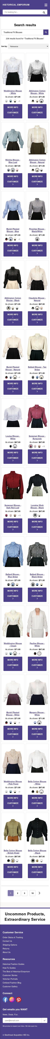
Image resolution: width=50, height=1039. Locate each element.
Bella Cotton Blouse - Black (37, 851)
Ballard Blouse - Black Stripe (37, 575)
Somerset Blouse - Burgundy (37, 437)
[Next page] (39, 893)
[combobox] (22, 32)
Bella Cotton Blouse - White (37, 782)
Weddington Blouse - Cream (13, 644)
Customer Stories (10, 975)
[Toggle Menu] (45, 4)
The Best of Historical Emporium (16, 971)
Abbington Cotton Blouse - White (37, 92)
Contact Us (7, 941)
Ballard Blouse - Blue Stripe (13, 575)
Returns (6, 948)
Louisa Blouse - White (13, 437)
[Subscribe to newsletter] (44, 1020)
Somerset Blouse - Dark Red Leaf (13, 506)
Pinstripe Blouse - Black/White (37, 230)
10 (32, 893)
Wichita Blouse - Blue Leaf (12, 161)
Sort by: (4, 46)
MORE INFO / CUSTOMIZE (12, 110)
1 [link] (10, 893)
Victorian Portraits (10, 979)
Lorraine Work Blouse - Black (37, 506)
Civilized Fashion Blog (12, 982)
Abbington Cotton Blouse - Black (13, 299)
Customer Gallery (10, 986)
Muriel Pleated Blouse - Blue (12, 230)
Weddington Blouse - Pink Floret (13, 782)
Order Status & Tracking (13, 937)
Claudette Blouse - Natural (37, 299)
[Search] (45, 32)
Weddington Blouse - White (13, 92)
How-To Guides (9, 967)
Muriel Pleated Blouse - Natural (12, 368)
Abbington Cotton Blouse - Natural (37, 161)
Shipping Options (10, 944)
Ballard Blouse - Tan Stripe (37, 368)
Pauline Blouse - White (37, 644)
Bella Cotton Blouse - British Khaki (13, 851)
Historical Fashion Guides (13, 964)
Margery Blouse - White (37, 713)
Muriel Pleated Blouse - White (12, 713)
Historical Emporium (16, 4)
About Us (6, 952)
